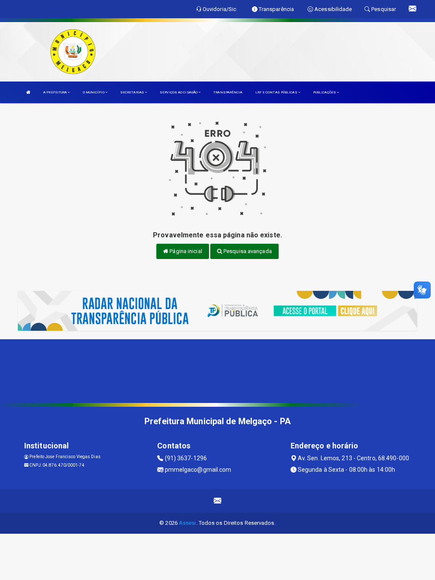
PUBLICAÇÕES (325, 92)
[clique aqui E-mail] (217, 500)
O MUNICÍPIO (94, 92)
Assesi (187, 523)
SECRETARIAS (132, 92)
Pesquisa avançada (247, 251)
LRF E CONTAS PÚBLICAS (276, 92)
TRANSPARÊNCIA (227, 92)
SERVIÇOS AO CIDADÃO (179, 92)
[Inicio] (28, 92)
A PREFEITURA (55, 92)
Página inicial (185, 251)
